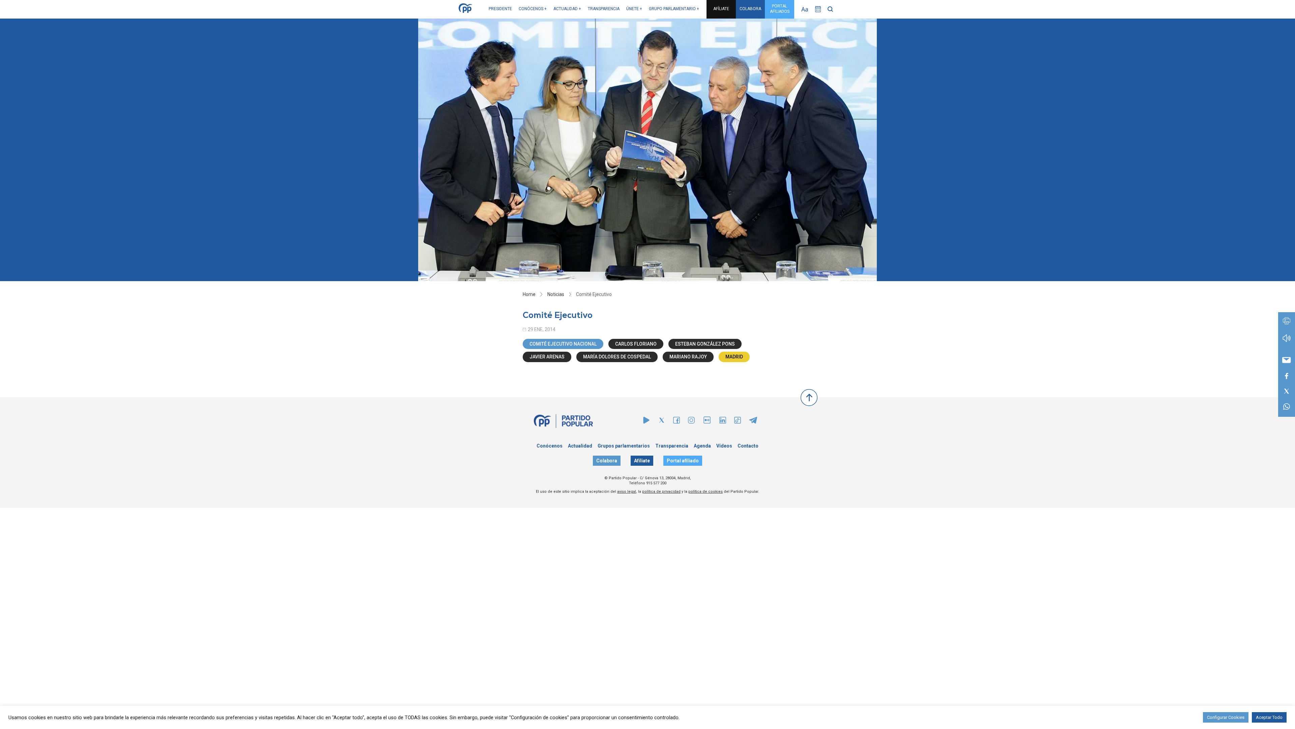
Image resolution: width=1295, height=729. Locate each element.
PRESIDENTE (500, 8)
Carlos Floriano (636, 344)
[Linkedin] (722, 421)
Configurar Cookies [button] (1225, 717)
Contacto (748, 446)
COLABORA (750, 8)
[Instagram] (691, 421)
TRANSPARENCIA (604, 8)
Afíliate (642, 460)
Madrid (734, 356)
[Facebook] (676, 421)
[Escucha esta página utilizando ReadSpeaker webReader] (1287, 341)
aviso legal (626, 491)
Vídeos (724, 446)
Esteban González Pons (705, 344)
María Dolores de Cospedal (617, 356)
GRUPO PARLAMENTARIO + (674, 8)
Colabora (606, 460)
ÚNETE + (634, 8)
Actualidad (580, 446)
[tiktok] (737, 421)
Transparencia (671, 446)
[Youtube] (646, 421)
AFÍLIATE (721, 8)
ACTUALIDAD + (567, 8)
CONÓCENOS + (533, 8)
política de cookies (705, 491)
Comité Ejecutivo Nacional (563, 344)
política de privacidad (661, 491)
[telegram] (753, 421)
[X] (661, 421)
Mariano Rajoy (688, 356)
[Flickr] (707, 423)
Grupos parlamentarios (624, 446)
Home (529, 294)
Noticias (555, 294)
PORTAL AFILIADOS (779, 9)
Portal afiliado (683, 460)
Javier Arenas (547, 356)
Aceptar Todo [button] (1269, 717)
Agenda (702, 446)
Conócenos (550, 446)
